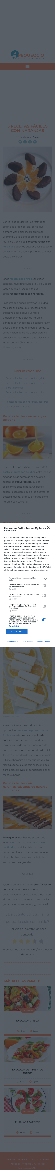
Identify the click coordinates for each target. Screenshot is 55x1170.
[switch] (44, 585)
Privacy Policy (43, 641)
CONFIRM (16, 632)
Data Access (27, 641)
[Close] (49, 528)
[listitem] (27, 579)
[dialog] (27, 585)
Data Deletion (12, 641)
